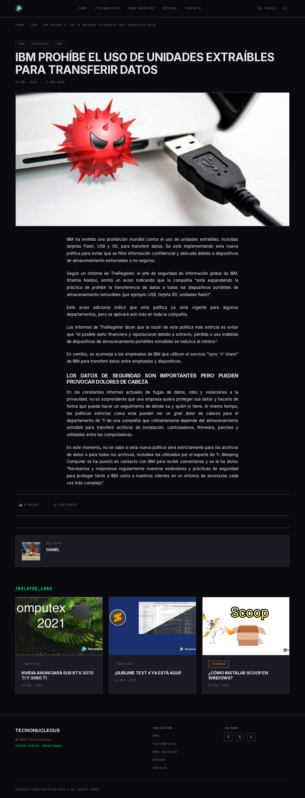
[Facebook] (228, 737)
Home (156, 736)
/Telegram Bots (107, 8)
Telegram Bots (164, 744)
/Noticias (32, 664)
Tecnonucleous (37, 730)
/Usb (58, 43)
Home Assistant (165, 752)
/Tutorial (218, 664)
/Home (82, 8)
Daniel (53, 549)
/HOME (19, 25)
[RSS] (251, 737)
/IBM (33, 25)
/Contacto (192, 8)
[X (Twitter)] (239, 737)
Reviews (158, 760)
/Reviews (169, 8)
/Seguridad (40, 43)
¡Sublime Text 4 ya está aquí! (148, 672)
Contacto (159, 768)
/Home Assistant (141, 8)
